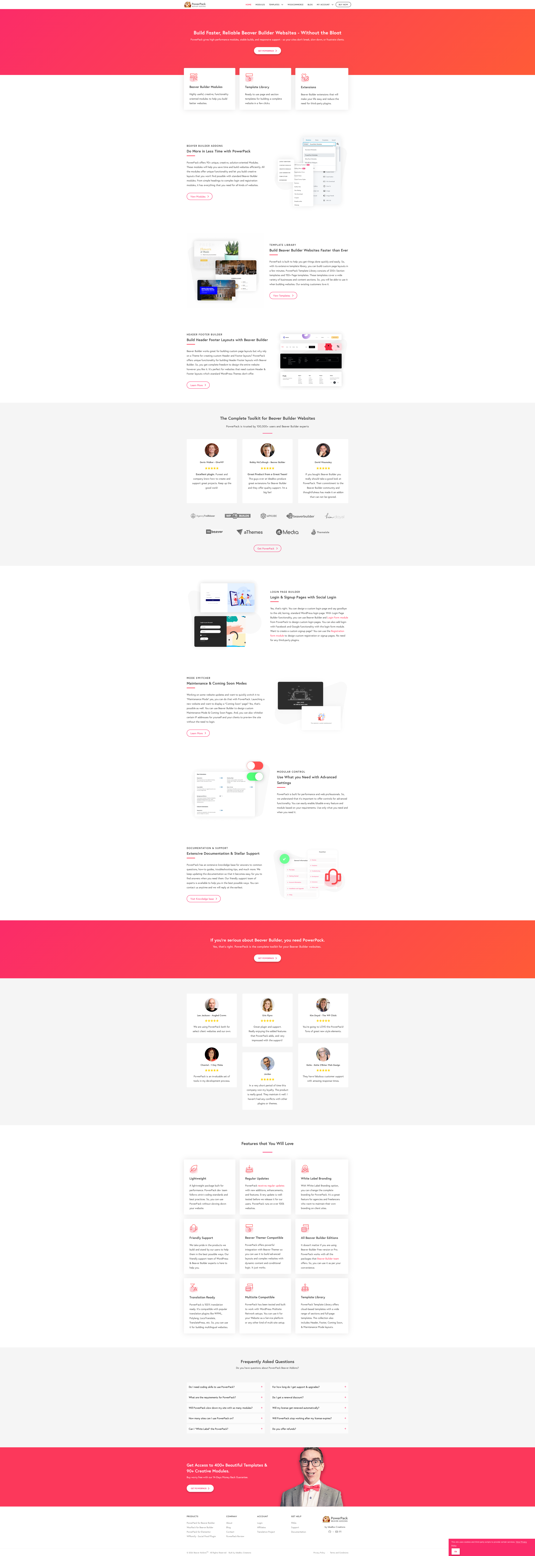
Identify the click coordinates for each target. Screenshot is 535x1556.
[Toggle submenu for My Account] (332, 5)
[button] (267, 50)
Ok (455, 1551)
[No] (531, 1547)
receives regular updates (271, 1185)
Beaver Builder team (328, 1258)
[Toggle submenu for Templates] (282, 5)
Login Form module (337, 617)
